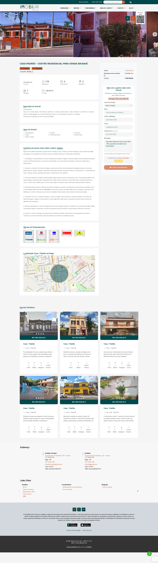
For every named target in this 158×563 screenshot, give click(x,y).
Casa (23, 63)
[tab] (127, 18)
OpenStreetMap (91, 291)
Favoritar (26, 68)
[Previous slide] (3, 34)
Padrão (30, 63)
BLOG (25, 487)
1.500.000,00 (129, 70)
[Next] (55, 323)
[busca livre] (123, 2)
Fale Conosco (27, 494)
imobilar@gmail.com (91, 464)
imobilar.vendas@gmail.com (53, 464)
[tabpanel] (79, 34)
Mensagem (107, 138)
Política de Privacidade (74, 530)
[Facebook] (74, 509)
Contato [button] (120, 8)
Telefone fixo (110, 131)
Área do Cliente (83, 2)
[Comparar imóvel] (55, 316)
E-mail (106, 123)
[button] (130, 2)
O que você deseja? (109, 102)
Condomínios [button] (90, 8)
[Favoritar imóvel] (55, 314)
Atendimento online (29, 491)
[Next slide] (155, 34)
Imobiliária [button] (65, 8)
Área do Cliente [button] (106, 8)
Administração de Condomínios (72, 487)
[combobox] (118, 106)
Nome (106, 109)
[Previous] (23, 323)
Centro (42, 63)
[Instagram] (79, 509)
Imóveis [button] (77, 8)
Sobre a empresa (28, 489)
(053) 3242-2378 (97, 2)
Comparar (38, 68)
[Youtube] (83, 509)
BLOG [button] (131, 8)
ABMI (24, 496)
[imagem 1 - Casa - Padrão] (39, 323)
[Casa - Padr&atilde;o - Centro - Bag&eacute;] (29, 8)
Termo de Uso (86, 530)
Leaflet (83, 291)
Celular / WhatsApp (109, 116)
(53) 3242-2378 (50, 462)
